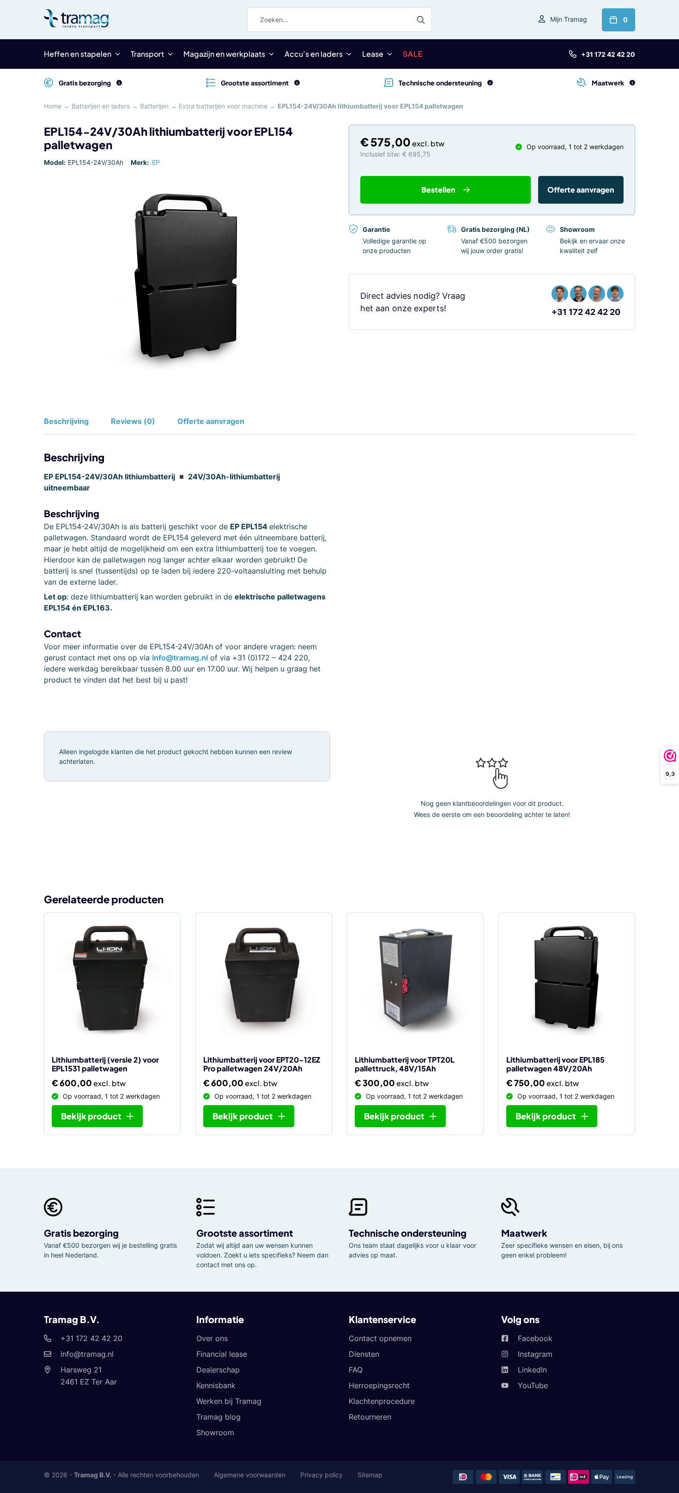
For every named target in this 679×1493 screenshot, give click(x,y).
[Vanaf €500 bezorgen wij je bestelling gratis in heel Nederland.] (119, 82)
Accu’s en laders (314, 54)
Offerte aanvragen (580, 189)
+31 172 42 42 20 (608, 54)
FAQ (356, 1369)
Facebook (535, 1338)
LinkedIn (532, 1369)
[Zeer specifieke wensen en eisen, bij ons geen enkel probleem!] (632, 82)
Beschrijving (66, 421)
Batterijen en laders (101, 106)
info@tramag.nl (87, 1354)
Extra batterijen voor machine (223, 106)
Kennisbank (216, 1385)
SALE (413, 54)
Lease (372, 54)
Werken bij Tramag (228, 1401)
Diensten (364, 1354)
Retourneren (370, 1416)
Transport (147, 54)
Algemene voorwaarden (249, 1475)
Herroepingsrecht (379, 1385)
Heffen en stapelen (77, 54)
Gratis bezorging (81, 1233)
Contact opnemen (380, 1338)
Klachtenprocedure (382, 1401)
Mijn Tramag (568, 19)
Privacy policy (321, 1475)
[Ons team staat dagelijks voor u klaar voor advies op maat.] (490, 82)
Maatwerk (524, 1233)
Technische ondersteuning (408, 1233)
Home (52, 106)
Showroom (215, 1432)
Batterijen (154, 106)
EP (156, 162)
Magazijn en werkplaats (224, 54)
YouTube (533, 1385)
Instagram (535, 1354)
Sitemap (370, 1475)
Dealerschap (218, 1369)
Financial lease (221, 1354)
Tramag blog (218, 1416)
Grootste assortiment (244, 1233)
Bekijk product (91, 1116)
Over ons (212, 1338)
